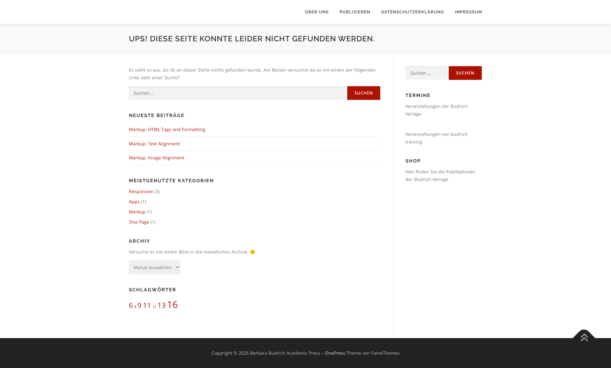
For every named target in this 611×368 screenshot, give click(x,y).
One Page (139, 222)
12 (154, 306)
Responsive (141, 191)
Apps (134, 201)
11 (147, 305)
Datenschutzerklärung (412, 12)
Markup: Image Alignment (156, 158)
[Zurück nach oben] (584, 338)
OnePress (335, 353)
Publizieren (355, 12)
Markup (137, 212)
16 (172, 304)
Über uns (317, 12)
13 (162, 305)
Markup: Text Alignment (154, 144)
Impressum (468, 12)
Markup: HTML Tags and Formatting (167, 129)
